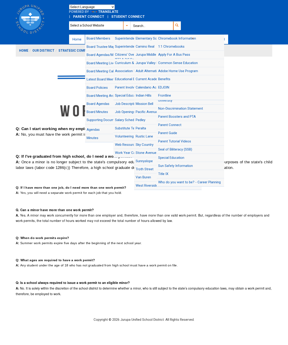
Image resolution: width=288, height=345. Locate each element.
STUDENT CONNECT (128, 17)
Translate (108, 12)
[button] (176, 26)
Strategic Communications (82, 50)
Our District (43, 50)
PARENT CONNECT (88, 17)
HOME (23, 50)
